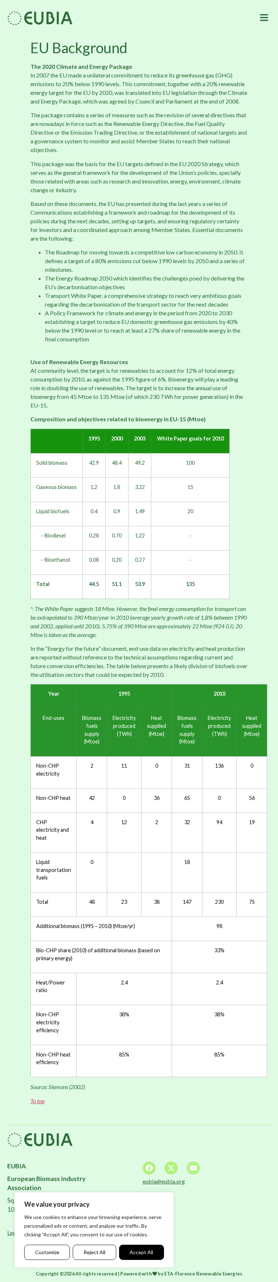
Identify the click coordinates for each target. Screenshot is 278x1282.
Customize (47, 1252)
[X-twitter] (171, 1168)
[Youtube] (193, 1168)
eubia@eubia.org (164, 1181)
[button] (264, 18)
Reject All (94, 1252)
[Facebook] (149, 1168)
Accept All (141, 1252)
